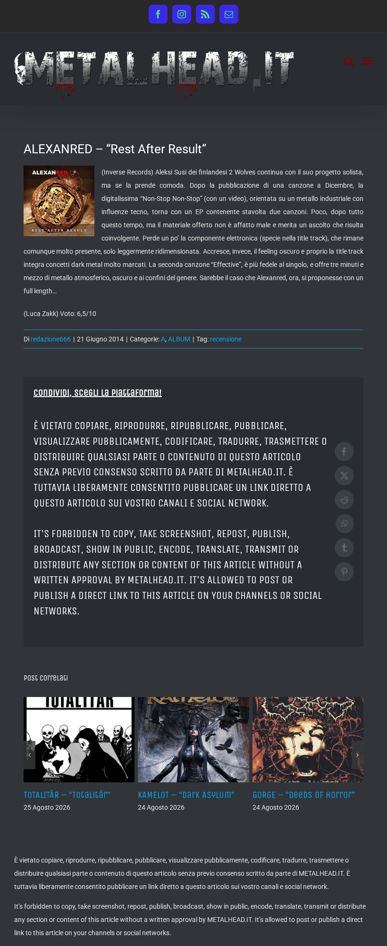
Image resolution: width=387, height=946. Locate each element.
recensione (226, 339)
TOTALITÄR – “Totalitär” (67, 794)
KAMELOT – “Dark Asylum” (186, 794)
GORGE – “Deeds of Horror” (303, 794)
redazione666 (51, 339)
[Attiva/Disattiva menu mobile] (368, 61)
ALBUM (179, 339)
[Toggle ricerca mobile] (348, 61)
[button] (29, 755)
